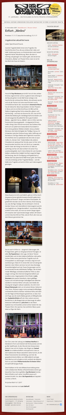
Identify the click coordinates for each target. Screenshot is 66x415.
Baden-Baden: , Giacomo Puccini (55, 76)
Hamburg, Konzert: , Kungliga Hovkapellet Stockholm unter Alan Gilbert (56, 165)
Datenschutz (58, 401)
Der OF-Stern (30, 405)
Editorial (7, 22)
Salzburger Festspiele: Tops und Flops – (55, 86)
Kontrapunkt (38, 22)
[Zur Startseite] (33, 9)
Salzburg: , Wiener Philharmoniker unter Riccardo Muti (56, 179)
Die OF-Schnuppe (31, 407)
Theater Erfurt (32, 27)
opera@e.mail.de (16, 405)
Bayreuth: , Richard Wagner (55, 102)
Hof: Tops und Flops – (56, 157)
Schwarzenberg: (53, 68)
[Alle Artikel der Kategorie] (55, 35)
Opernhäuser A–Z (38, 401)
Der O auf (53, 404)
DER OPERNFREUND (11, 397)
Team (59, 22)
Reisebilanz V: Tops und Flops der (56, 137)
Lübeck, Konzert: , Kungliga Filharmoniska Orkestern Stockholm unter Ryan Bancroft (56, 123)
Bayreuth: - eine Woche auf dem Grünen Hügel (56, 81)
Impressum (50, 401)
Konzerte (37, 399)
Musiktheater (22, 27)
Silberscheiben (38, 403)
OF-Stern (46, 22)
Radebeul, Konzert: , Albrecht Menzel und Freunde (56, 110)
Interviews (29, 401)
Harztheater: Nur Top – (54, 116)
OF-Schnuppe (53, 22)
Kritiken (14, 22)
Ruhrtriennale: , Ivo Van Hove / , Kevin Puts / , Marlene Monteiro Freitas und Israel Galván (56, 145)
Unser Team (50, 399)
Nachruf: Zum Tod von (55, 93)
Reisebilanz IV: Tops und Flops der (56, 183)
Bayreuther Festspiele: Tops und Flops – (55, 98)
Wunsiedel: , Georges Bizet (56, 72)
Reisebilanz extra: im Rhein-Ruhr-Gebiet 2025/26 (55, 171)
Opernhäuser (21, 22)
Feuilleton (29, 22)
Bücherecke (29, 403)
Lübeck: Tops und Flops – (55, 151)
